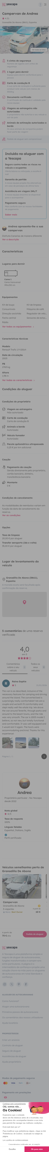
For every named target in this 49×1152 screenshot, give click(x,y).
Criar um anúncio (11, 1040)
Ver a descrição (10, 239)
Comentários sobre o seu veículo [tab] (16, 667)
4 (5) (7, 18)
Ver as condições (11, 515)
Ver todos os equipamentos (17, 326)
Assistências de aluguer (14, 1056)
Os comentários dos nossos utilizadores (22, 1017)
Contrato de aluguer (12, 1045)
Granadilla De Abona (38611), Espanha (19, 22)
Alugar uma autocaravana (15, 1006)
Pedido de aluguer (34, 934)
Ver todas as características (17, 380)
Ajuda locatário (10, 1023)
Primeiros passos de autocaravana (20, 1012)
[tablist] (24, 668)
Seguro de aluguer (11, 1050)
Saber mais (11, 214)
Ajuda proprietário (11, 1061)
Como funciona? (10, 1001)
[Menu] (42, 4)
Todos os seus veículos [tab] (37, 667)
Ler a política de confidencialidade (15, 1140)
